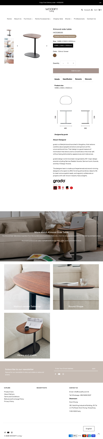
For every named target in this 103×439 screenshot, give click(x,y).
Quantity (56, 63)
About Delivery (9, 394)
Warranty (88, 79)
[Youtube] (59, 374)
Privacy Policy (9, 401)
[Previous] (17, 46)
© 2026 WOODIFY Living (13, 436)
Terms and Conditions (11, 397)
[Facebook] (55, 374)
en (100, 3)
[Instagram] (63, 374)
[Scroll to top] (98, 433)
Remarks (78, 79)
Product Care (8, 392)
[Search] (82, 10)
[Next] (46, 46)
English (89, 429)
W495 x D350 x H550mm (63, 45)
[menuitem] (9, 18)
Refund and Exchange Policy (14, 399)
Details (57, 79)
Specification (67, 79)
